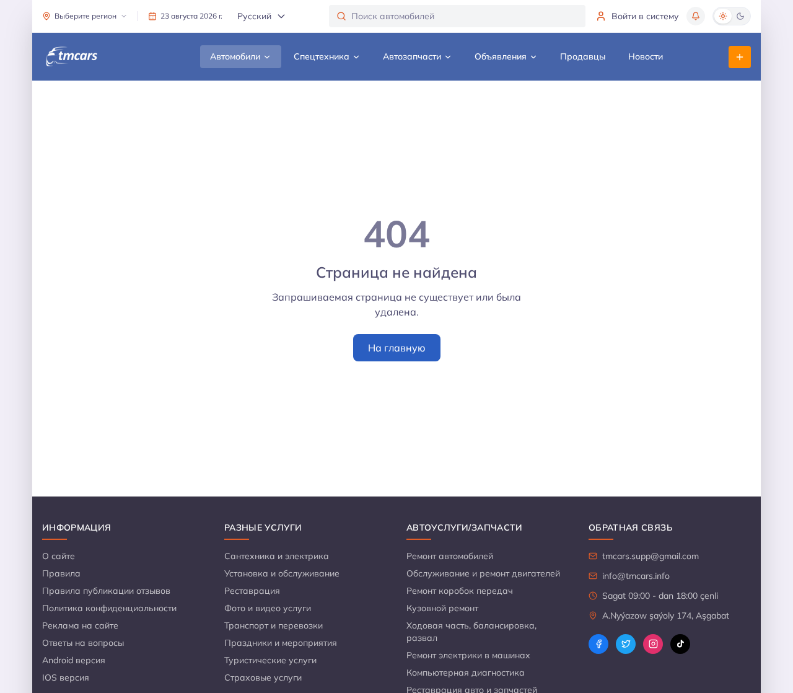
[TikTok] (680, 644)
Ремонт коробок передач (459, 590)
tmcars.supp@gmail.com (650, 556)
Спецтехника (321, 56)
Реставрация (252, 590)
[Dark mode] (740, 16)
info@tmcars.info (636, 575)
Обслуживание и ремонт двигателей (483, 573)
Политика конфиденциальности (109, 608)
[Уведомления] (695, 16)
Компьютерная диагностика (465, 672)
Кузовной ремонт (442, 608)
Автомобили (235, 56)
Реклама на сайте (80, 625)
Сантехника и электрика (276, 556)
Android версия (73, 660)
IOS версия (65, 677)
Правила (61, 573)
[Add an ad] (740, 57)
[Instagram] (653, 644)
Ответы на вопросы (83, 642)
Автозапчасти (412, 56)
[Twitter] (626, 644)
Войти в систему (645, 16)
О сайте (58, 556)
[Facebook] (598, 644)
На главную (397, 348)
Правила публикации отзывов (106, 590)
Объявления (501, 56)
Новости (645, 56)
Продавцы (583, 56)
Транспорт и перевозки (273, 625)
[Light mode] (723, 16)
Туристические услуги (270, 660)
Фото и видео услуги (267, 608)
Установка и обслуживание (282, 573)
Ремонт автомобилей (449, 556)
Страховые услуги (263, 677)
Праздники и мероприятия (280, 642)
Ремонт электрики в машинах (468, 655)
